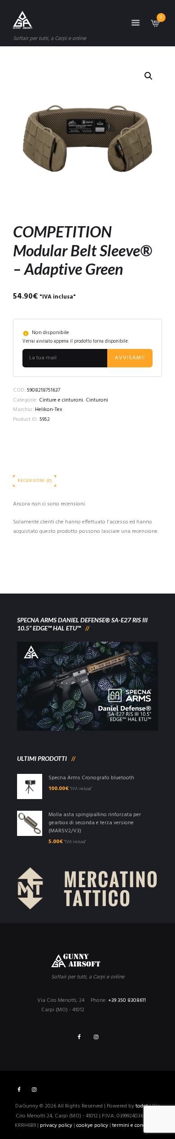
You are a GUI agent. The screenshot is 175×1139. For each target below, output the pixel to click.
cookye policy (92, 1125)
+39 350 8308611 (127, 1000)
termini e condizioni (135, 1125)
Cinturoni (97, 400)
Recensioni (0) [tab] (35, 481)
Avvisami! (130, 357)
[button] (148, 76)
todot (142, 1106)
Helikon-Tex (48, 409)
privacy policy (56, 1125)
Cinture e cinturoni (61, 400)
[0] (155, 26)
